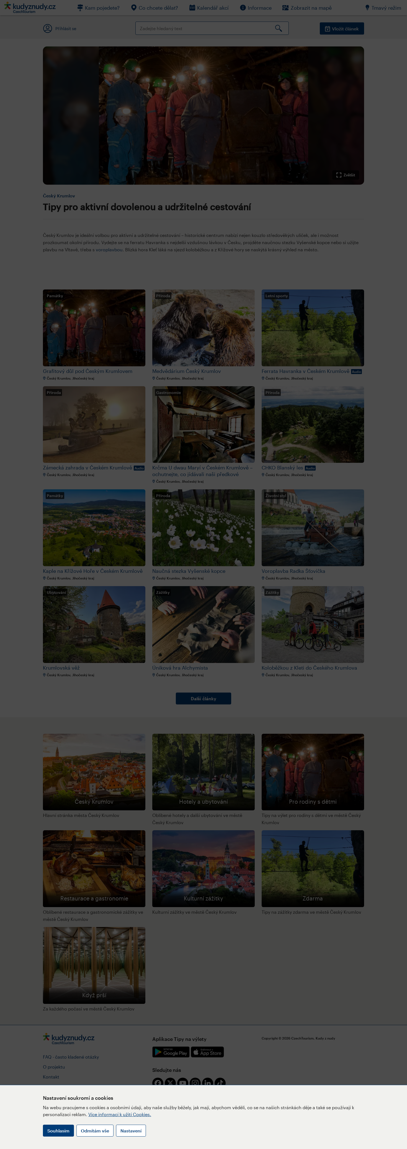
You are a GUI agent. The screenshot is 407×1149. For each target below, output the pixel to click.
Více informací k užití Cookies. (119, 1114)
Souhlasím (58, 1130)
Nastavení (130, 1130)
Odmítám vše (95, 1130)
